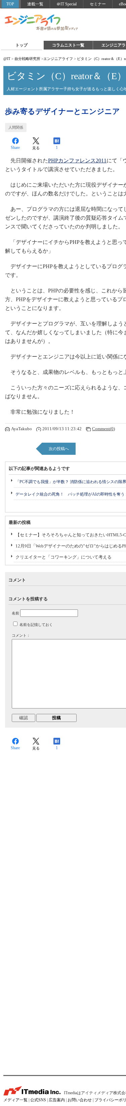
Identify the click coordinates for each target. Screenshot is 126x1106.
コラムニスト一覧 (68, 45)
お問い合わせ (80, 1100)
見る (36, 148)
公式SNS (38, 1100)
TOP (10, 4)
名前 (15, 613)
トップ (21, 45)
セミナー (98, 4)
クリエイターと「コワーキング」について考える (63, 557)
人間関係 (15, 127)
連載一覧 (35, 4)
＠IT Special (66, 4)
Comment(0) (103, 428)
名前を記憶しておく (36, 625)
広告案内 (57, 1100)
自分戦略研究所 (27, 59)
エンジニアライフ (42, 22)
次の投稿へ (59, 448)
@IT (6, 59)
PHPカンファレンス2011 (77, 160)
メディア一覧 (15, 1100)
